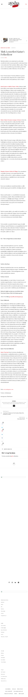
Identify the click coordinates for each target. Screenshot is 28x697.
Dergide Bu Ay (3, 615)
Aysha (5, 57)
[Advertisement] (14, 23)
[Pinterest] (18, 582)
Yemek (8, 47)
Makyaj (2, 653)
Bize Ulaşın (21, 693)
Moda (2, 604)
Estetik (2, 655)
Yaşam (2, 669)
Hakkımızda (8, 688)
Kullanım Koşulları (18, 691)
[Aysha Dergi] (14, 4)
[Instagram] (12, 582)
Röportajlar (3, 611)
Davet (2, 634)
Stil (1, 606)
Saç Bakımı (3, 659)
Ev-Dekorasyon (4, 676)
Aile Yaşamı (3, 671)
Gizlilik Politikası (8, 693)
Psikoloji (2, 632)
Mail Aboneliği (8, 691)
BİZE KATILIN (20, 688)
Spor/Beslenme (4, 629)
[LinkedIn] (15, 582)
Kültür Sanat (3, 678)
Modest (2, 608)
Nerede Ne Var (4, 47)
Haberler (2, 602)
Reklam (14, 688)
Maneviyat (3, 674)
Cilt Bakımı (3, 657)
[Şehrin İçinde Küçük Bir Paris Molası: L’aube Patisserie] (11, 39)
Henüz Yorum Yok (8, 449)
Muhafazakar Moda (4, 600)
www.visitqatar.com (8, 389)
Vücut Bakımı (3, 662)
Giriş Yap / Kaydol (4, 636)
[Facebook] (9, 582)
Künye (15, 693)
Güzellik (2, 650)
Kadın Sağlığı (3, 627)
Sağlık (2, 623)
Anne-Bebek (3, 625)
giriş (12, 456)
